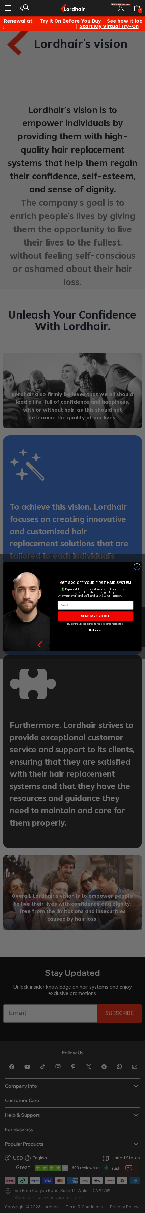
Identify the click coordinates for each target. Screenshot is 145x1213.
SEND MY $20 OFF (95, 616)
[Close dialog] (137, 567)
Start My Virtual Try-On (73, 26)
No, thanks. (95, 630)
